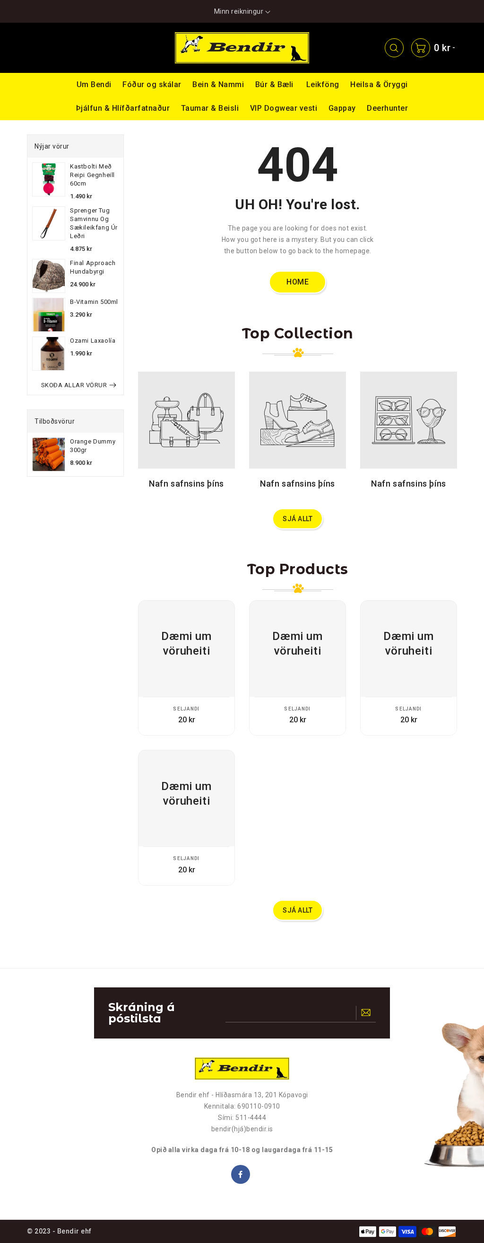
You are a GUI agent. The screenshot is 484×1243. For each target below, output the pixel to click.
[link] (48, 48)
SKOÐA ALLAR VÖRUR (74, 385)
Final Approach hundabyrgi (92, 267)
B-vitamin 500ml (94, 301)
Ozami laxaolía (92, 340)
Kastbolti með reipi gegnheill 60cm (92, 175)
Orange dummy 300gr (92, 445)
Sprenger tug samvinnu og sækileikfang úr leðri (94, 223)
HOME (297, 281)
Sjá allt (297, 519)
